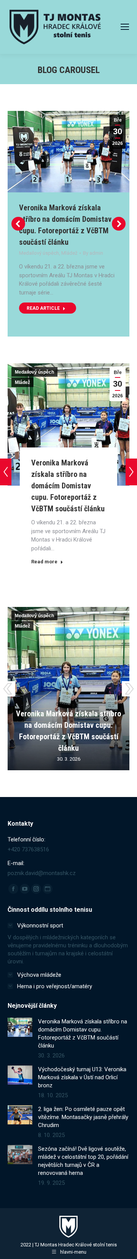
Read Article (43, 308)
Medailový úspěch (39, 253)
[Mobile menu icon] (124, 26)
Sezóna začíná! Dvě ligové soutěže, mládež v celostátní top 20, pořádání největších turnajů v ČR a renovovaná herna (83, 1160)
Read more (44, 561)
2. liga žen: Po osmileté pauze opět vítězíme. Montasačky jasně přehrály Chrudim (83, 1117)
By (93, 253)
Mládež (69, 253)
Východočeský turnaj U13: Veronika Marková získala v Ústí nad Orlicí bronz (82, 1077)
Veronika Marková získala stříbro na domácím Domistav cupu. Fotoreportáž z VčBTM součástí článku (68, 485)
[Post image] (20, 1027)
